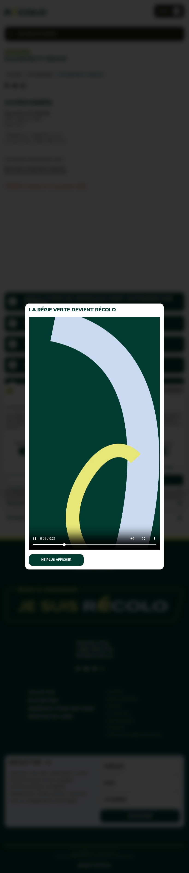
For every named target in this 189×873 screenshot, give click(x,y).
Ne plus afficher (56, 560)
